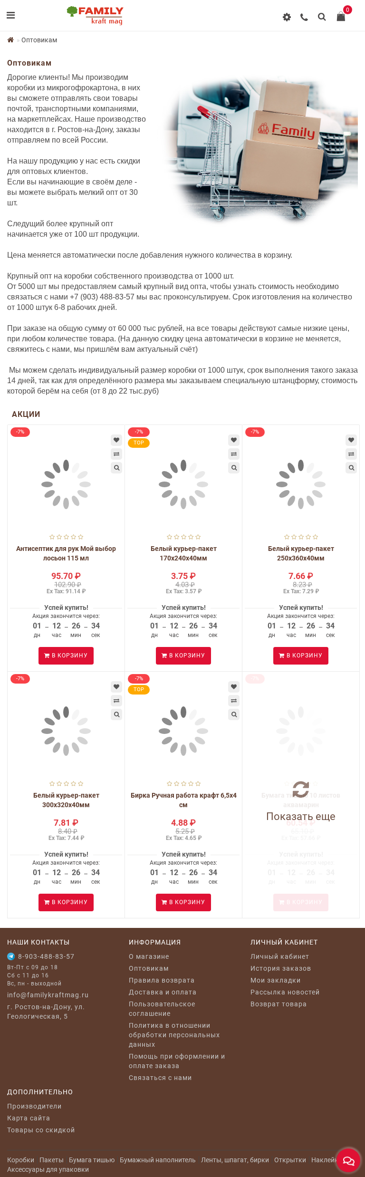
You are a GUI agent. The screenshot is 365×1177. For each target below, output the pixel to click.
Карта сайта (28, 1118)
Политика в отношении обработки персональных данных (174, 1035)
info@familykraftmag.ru (48, 995)
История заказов (280, 968)
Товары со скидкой (41, 1130)
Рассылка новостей (285, 992)
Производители (34, 1106)
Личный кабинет (279, 956)
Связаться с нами (160, 1077)
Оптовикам (149, 968)
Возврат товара (278, 1004)
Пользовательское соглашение (162, 1008)
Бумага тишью (92, 1160)
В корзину (69, 655)
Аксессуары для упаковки (48, 1169)
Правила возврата (162, 980)
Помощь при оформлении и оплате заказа (177, 1061)
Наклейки (326, 1160)
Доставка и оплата (163, 992)
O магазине (149, 956)
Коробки (20, 1160)
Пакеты (51, 1160)
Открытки (290, 1160)
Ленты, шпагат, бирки (235, 1160)
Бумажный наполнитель (158, 1160)
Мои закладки (275, 980)
